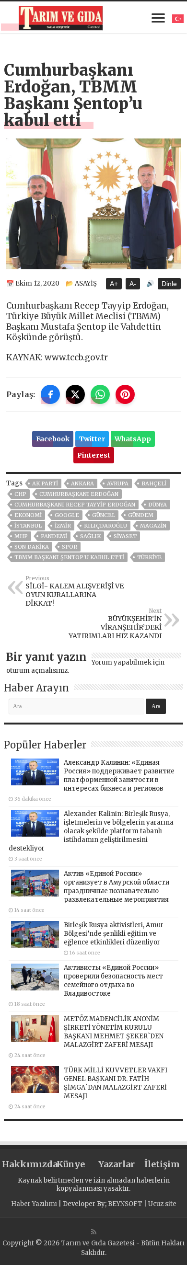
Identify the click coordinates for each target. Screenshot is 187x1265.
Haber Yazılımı (34, 1204)
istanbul (28, 525)
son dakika (31, 546)
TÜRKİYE (149, 557)
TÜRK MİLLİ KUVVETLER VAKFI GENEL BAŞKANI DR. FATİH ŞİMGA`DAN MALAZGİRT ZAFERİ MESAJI (115, 1083)
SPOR (69, 546)
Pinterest (93, 455)
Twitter (92, 439)
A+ (114, 284)
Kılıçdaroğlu (105, 525)
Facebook (53, 439)
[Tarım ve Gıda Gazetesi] (61, 17)
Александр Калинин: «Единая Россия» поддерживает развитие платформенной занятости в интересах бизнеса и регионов (119, 776)
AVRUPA (118, 483)
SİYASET (125, 536)
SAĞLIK (90, 536)
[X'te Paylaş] (75, 394)
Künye (71, 1164)
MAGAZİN (153, 525)
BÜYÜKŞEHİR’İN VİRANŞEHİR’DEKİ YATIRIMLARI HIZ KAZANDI (115, 624)
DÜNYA (157, 504)
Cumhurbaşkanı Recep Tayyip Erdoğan (74, 504)
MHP (21, 536)
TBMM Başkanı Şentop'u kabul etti (69, 557)
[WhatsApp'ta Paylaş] (100, 394)
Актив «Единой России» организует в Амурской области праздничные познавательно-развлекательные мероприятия (116, 887)
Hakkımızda (25, 1164)
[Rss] (93, 1232)
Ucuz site (162, 1204)
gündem (140, 515)
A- (132, 284)
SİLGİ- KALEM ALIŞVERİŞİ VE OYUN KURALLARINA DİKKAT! (74, 591)
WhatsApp (133, 439)
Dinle (169, 284)
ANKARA (82, 483)
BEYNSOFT (125, 1204)
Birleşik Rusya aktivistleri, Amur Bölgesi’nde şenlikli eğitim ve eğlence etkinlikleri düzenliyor (114, 933)
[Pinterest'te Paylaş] (125, 394)
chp (20, 494)
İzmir (63, 525)
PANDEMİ (54, 536)
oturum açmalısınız (37, 671)
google (67, 515)
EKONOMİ (28, 515)
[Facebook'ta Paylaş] (50, 394)
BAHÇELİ (153, 483)
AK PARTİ (45, 483)
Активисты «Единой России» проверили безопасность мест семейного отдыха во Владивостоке (113, 981)
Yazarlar (116, 1164)
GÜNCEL (103, 515)
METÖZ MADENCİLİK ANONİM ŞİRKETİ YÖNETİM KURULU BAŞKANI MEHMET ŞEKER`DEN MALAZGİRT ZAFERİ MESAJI (114, 1032)
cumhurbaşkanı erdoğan (78, 494)
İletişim (162, 1164)
